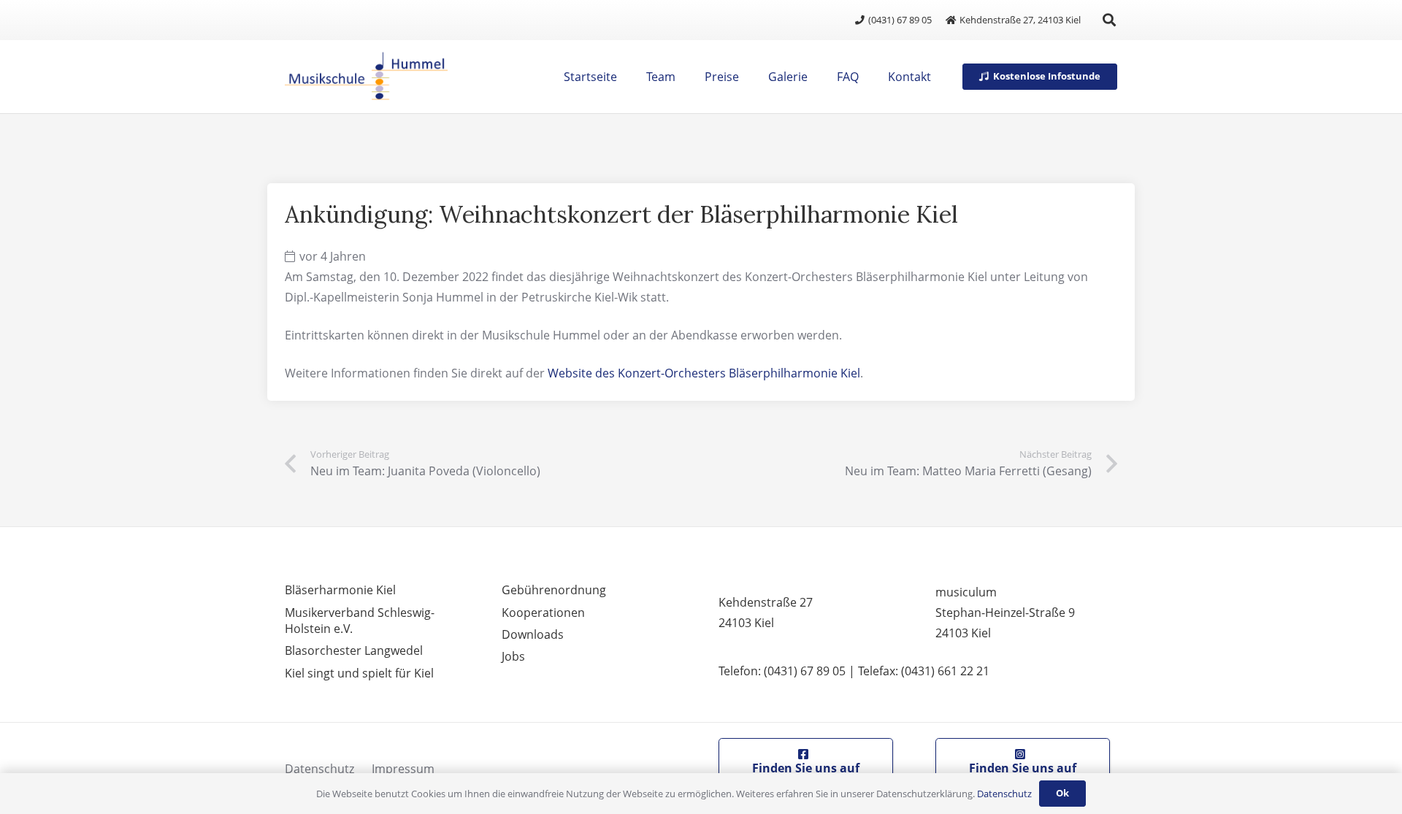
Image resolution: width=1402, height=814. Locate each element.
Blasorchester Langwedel (354, 650)
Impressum (403, 769)
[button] (1109, 19)
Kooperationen (543, 612)
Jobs (513, 656)
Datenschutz (319, 769)
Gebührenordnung (554, 590)
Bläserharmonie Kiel (340, 590)
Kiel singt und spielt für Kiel (359, 673)
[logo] (366, 76)
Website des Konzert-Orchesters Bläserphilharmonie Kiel (704, 373)
